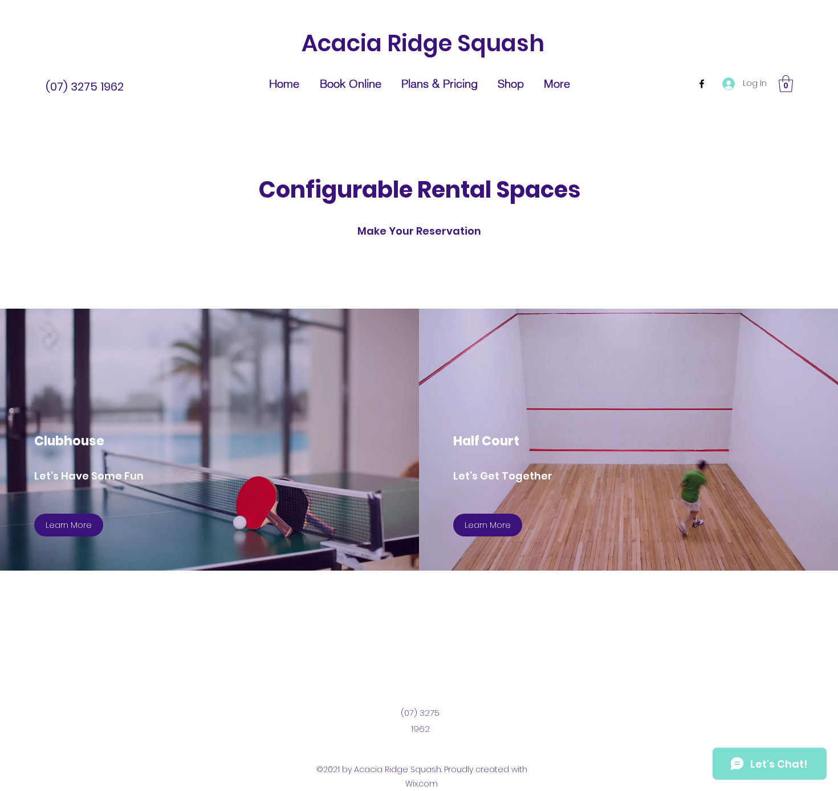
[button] (786, 83)
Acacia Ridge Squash (423, 43)
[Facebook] (701, 83)
